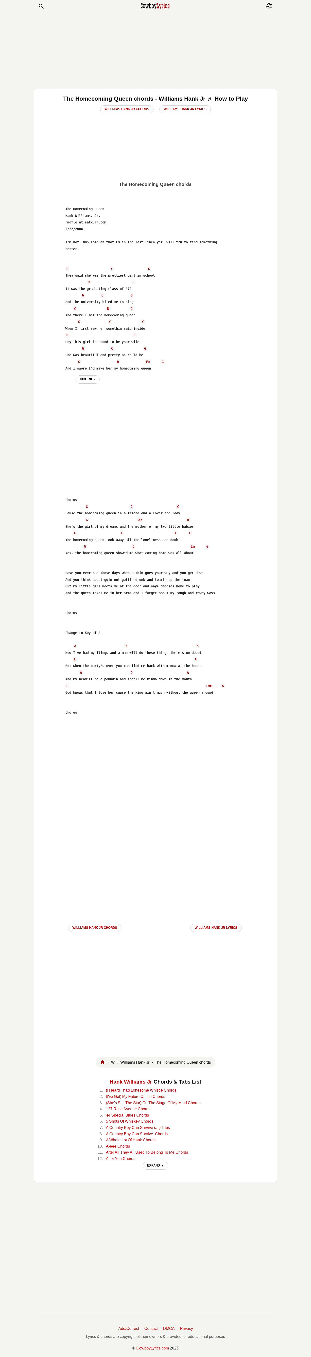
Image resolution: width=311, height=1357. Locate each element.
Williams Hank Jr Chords (126, 109)
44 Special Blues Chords (127, 1115)
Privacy (186, 1328)
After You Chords (120, 1159)
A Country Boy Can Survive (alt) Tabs (138, 1128)
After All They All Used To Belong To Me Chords (147, 1152)
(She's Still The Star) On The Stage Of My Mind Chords (153, 1103)
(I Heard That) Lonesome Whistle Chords (141, 1090)
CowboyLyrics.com (152, 1348)
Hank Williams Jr (131, 1082)
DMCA (169, 1328)
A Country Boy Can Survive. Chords (137, 1134)
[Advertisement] (155, 49)
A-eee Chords (118, 1146)
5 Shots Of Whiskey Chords (129, 1121)
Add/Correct (128, 1328)
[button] (41, 6)
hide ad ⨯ (87, 379)
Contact (151, 1328)
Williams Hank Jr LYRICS (216, 927)
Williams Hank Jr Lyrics (185, 109)
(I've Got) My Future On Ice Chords (135, 1096)
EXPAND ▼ (155, 1165)
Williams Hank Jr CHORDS (94, 927)
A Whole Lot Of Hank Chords (131, 1140)
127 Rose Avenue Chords (128, 1109)
